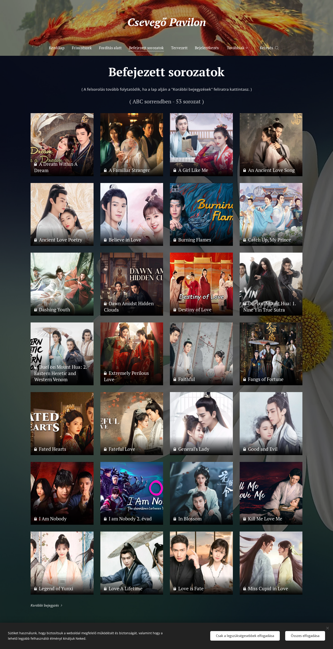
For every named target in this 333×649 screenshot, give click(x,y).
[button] (269, 48)
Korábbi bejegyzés (45, 605)
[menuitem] (58, 48)
